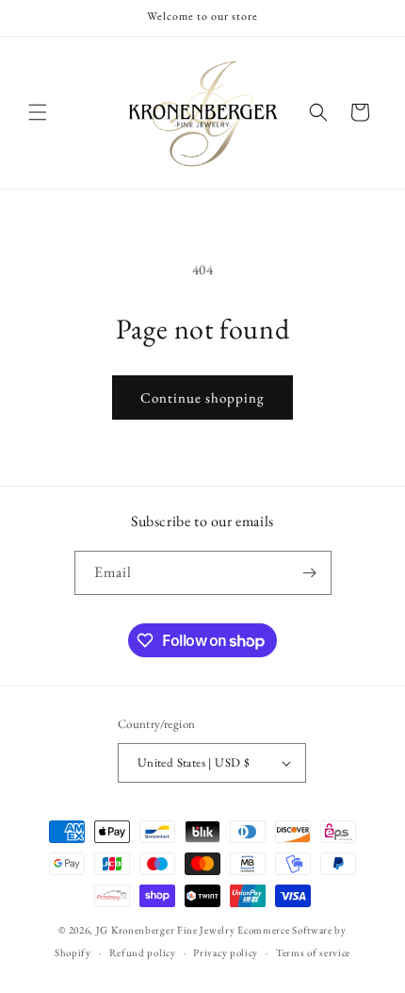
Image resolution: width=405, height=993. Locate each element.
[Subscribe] (310, 573)
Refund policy (142, 952)
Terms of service (313, 952)
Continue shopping (202, 397)
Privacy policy (225, 952)
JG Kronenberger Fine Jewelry (165, 929)
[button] (37, 112)
